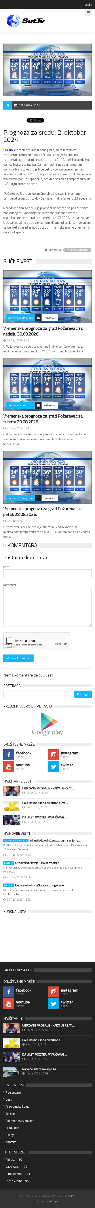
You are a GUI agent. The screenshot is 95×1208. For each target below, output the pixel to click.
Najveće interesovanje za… (40, 1069)
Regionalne (13, 1092)
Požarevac (50, 317)
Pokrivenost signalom (20, 1120)
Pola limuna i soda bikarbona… (42, 1040)
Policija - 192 (14, 1159)
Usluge (10, 1134)
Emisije (10, 1113)
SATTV (71, 1196)
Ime (6, 567)
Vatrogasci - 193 (16, 1166)
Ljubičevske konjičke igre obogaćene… (35, 885)
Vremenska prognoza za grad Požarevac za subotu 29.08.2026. (43, 418)
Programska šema (17, 1106)
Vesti (9, 1099)
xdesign (53, 1201)
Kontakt (11, 1141)
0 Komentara (20, 545)
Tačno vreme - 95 (17, 1180)
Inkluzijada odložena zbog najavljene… (42, 840)
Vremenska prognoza (77, 249)
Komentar (10, 584)
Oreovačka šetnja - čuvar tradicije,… (33, 863)
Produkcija (12, 1127)
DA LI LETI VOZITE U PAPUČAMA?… (44, 817)
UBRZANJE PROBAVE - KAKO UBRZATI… (48, 788)
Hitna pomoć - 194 (18, 1173)
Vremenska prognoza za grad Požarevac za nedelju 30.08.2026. (43, 331)
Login (88, 4)
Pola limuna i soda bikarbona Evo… (45, 803)
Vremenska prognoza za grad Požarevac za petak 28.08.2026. (43, 511)
